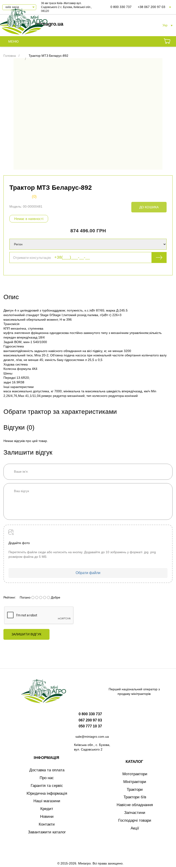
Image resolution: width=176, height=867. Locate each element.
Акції (135, 828)
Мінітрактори (134, 782)
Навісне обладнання (135, 805)
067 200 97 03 (90, 720)
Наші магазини (46, 801)
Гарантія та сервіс (47, 785)
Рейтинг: (9, 597)
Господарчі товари (134, 820)
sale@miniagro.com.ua (92, 736)
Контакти (47, 824)
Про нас (47, 778)
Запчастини (134, 812)
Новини (47, 816)
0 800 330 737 (121, 7)
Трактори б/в (135, 797)
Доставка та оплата (46, 770)
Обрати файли (88, 573)
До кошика (149, 207)
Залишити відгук (26, 634)
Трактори (135, 789)
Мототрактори (134, 774)
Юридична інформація (47, 793)
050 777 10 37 (90, 726)
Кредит (46, 809)
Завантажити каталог (47, 832)
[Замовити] (167, 41)
